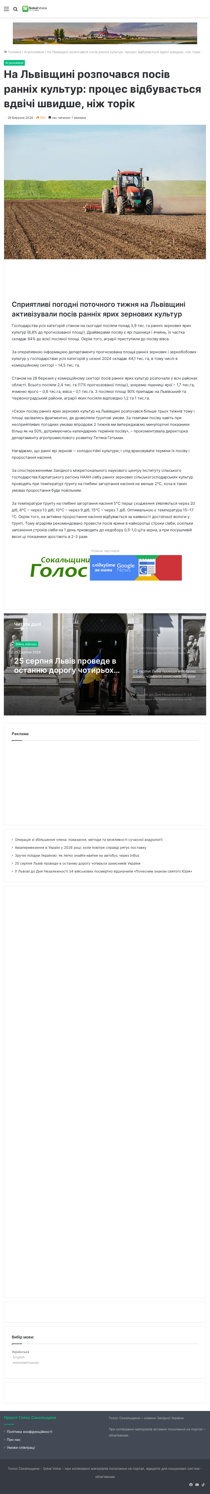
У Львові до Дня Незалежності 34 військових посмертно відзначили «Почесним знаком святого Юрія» (58, 665)
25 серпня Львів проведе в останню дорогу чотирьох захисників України (77, 863)
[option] (105, 664)
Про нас (14, 1440)
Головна (14, 52)
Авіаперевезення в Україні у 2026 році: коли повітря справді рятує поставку (80, 847)
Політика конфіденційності (29, 1432)
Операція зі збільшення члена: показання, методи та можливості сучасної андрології (88, 840)
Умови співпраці (21, 1447)
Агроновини (34, 52)
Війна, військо (26, 644)
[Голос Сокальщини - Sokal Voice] (34, 9)
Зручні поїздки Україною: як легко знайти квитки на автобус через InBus (77, 855)
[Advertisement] (105, 278)
